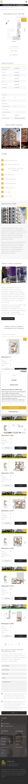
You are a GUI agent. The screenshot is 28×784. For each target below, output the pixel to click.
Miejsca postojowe (8, 318)
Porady (3, 744)
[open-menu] (26, 2)
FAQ (2, 753)
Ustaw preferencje (13, 411)
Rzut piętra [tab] (14, 50)
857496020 (6, 723)
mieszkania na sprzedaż (12, 230)
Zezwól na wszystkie (14, 407)
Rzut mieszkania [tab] (14, 46)
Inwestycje (14, 7)
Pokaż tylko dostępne (9, 334)
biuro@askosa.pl (8, 726)
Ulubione (18, 744)
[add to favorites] (22, 20)
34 (19, 644)
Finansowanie (4, 747)
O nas (2, 750)
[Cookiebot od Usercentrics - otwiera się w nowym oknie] (20, 371)
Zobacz (20, 369)
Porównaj (7, 369)
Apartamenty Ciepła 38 (7, 9)
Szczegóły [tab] (14, 380)
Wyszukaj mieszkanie (6, 741)
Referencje (18, 741)
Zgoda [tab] (14, 375)
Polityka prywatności (20, 780)
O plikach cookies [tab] (14, 384)
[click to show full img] (25, 20)
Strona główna (5, 7)
